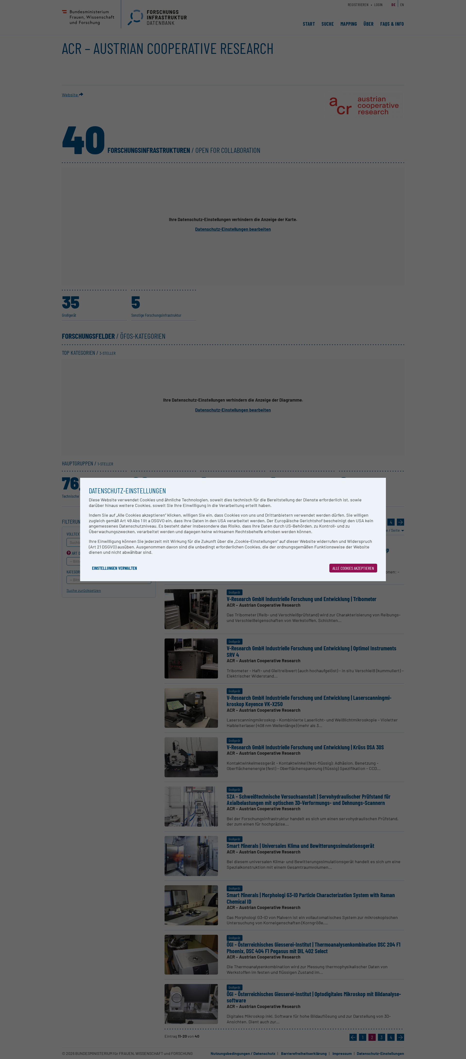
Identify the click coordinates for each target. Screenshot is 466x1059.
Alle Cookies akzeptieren (353, 568)
